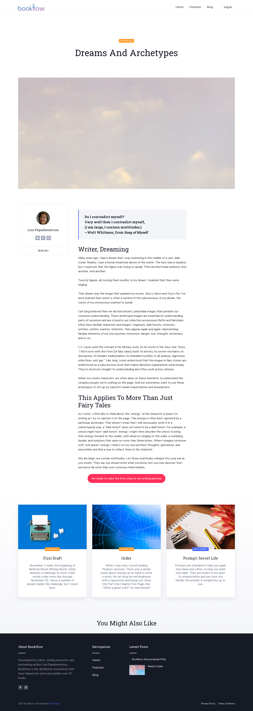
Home (96, 660)
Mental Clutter (155, 666)
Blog (95, 675)
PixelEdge (54, 703)
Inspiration (126, 41)
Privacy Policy (208, 703)
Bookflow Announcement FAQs (149, 659)
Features (98, 667)
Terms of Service (226, 703)
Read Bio (43, 250)
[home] (31, 7)
